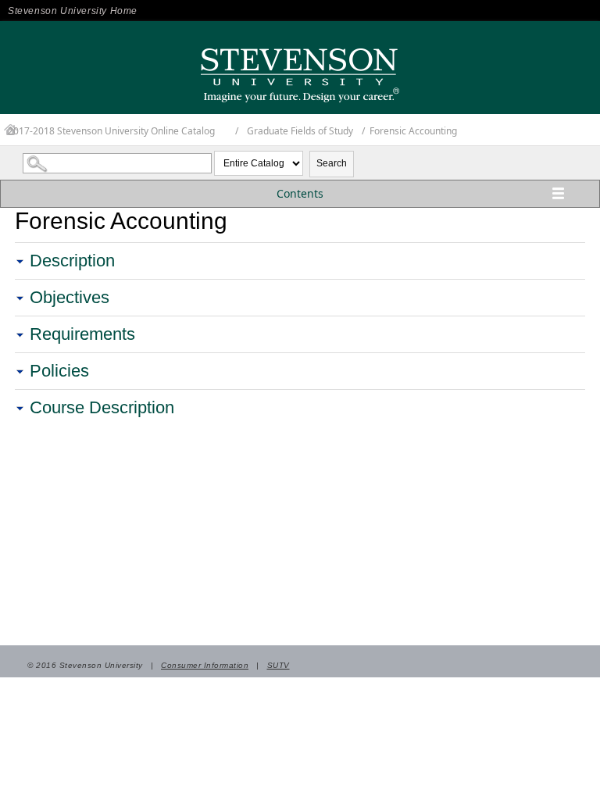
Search (331, 163)
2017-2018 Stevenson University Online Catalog (111, 131)
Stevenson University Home (73, 10)
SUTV (278, 665)
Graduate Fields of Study (300, 131)
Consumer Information (204, 665)
